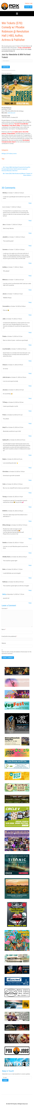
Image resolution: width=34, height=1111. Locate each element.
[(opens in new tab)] (17, 671)
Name (4, 629)
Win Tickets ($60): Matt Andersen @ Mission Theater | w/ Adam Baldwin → (17, 174)
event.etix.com (11, 112)
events (15, 153)
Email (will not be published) (9, 636)
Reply (30, 203)
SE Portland (9, 153)
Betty (4, 594)
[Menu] (17, 13)
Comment (5, 608)
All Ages (4, 153)
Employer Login (28, 3)
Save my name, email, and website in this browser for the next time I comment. (16, 652)
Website (4, 643)
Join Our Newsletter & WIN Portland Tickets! (16, 55)
